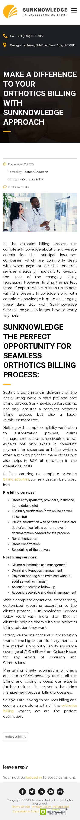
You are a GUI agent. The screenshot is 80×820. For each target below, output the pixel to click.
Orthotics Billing (15, 736)
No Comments (18, 187)
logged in (34, 778)
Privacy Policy (41, 806)
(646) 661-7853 (33, 36)
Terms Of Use (21, 806)
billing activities (16, 479)
